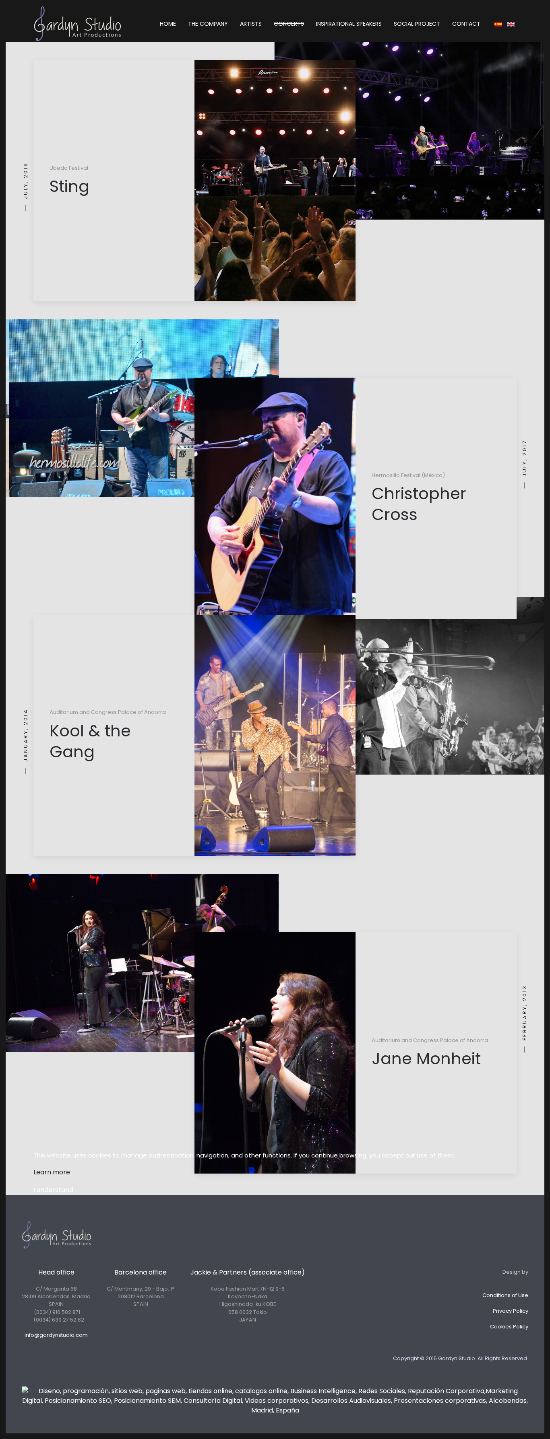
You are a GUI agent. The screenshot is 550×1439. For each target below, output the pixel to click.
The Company (208, 24)
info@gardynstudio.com (56, 1335)
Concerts (289, 24)
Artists (251, 24)
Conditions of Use (505, 1295)
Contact (466, 24)
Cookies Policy (509, 1326)
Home (168, 24)
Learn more (51, 1172)
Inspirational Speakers (349, 24)
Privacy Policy (510, 1311)
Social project (417, 24)
